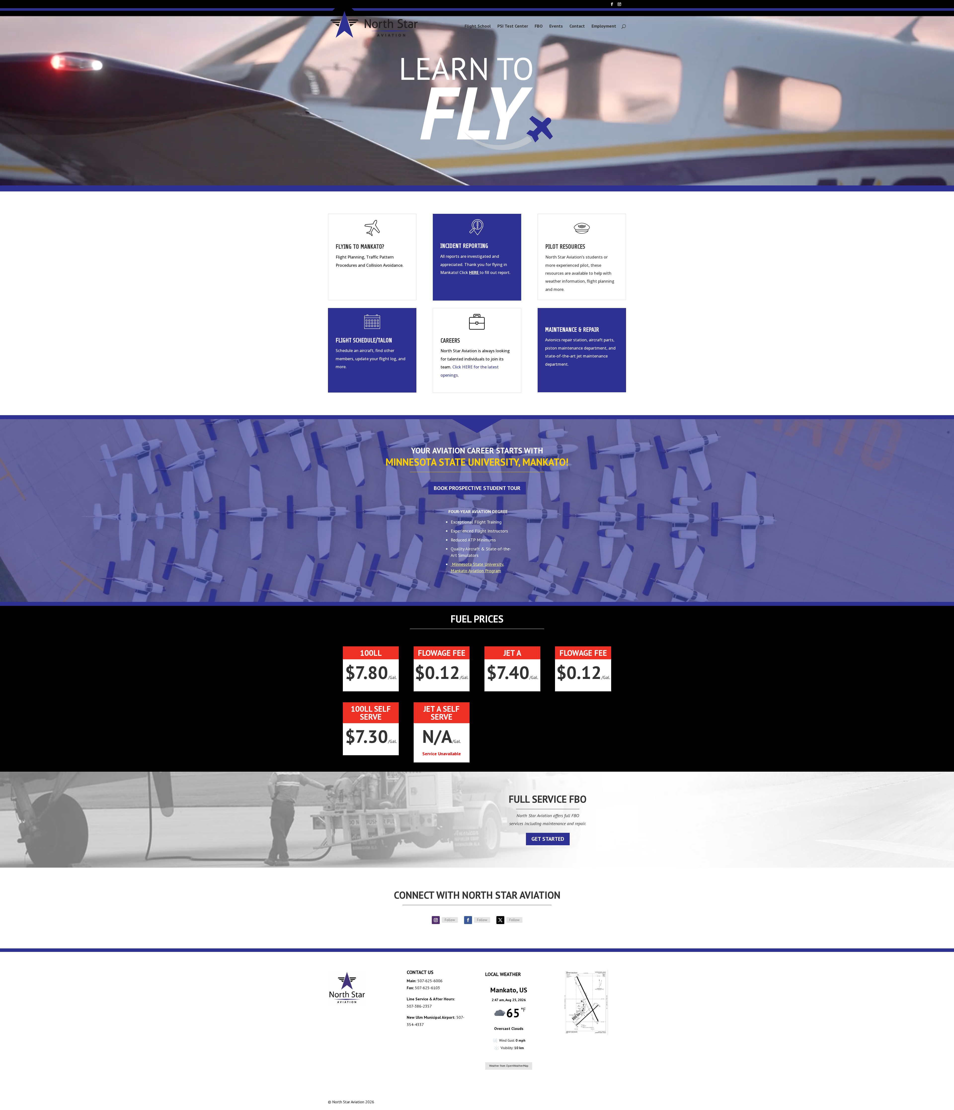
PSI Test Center (512, 26)
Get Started (547, 838)
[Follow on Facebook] (468, 920)
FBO (539, 26)
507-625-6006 (429, 980)
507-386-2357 (419, 1006)
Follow (450, 920)
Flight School (478, 26)
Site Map (615, 1102)
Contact (577, 26)
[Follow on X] (500, 920)
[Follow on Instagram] (436, 920)
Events (556, 26)
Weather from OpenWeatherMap (508, 1065)
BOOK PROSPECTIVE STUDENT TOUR (477, 488)
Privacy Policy (588, 1102)
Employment (604, 26)
